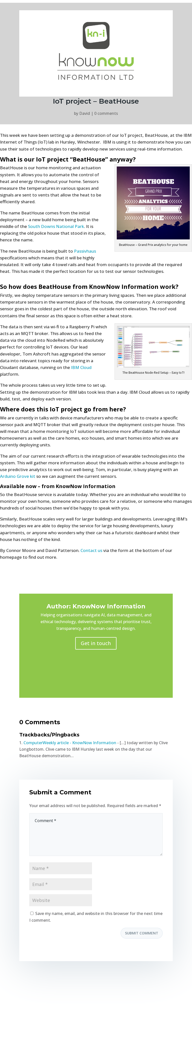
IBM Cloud (81, 367)
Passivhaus (85, 251)
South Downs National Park (56, 226)
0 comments (106, 113)
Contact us (91, 550)
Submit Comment (141, 933)
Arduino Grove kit (17, 476)
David (84, 113)
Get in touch (96, 643)
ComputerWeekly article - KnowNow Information (70, 742)
